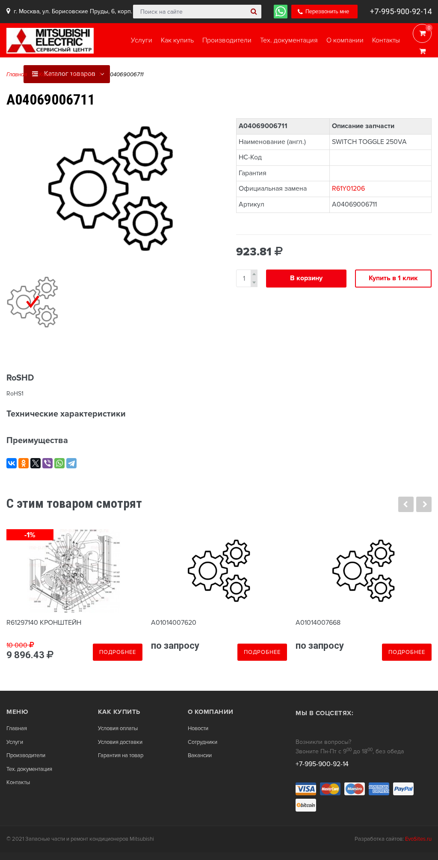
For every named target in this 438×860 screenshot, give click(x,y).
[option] (110, 188)
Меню (17, 712)
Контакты (18, 782)
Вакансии (200, 755)
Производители (25, 755)
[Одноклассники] (23, 463)
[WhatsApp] (59, 463)
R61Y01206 (348, 188)
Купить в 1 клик (393, 278)
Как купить (119, 712)
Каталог (49, 74)
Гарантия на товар (120, 755)
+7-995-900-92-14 (401, 11)
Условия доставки (120, 742)
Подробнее (117, 652)
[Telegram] (71, 463)
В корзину (306, 278)
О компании (211, 712)
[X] (35, 463)
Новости (198, 728)
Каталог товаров (68, 73)
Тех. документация (29, 769)
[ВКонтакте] (11, 463)
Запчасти (82, 74)
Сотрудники (202, 742)
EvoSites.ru (418, 839)
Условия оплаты (118, 728)
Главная (16, 74)
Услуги (14, 742)
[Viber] (47, 463)
